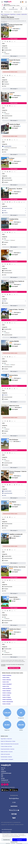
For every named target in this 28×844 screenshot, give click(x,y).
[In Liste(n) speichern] (8, 24)
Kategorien (3, 771)
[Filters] (2, 12)
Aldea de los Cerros (14, 405)
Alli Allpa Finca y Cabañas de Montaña (16, 282)
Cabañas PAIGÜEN (14, 341)
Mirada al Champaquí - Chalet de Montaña (17, 472)
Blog (2, 775)
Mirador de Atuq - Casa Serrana (17, 567)
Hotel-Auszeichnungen (6, 773)
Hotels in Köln (5, 682)
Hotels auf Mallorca (6, 688)
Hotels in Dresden (6, 703)
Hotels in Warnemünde (7, 701)
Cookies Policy (8, 843)
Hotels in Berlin (5, 677)
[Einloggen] (26, 2)
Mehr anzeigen (13, 56)
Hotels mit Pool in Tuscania (7, 751)
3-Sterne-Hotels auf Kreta (6, 746)
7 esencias (12, 92)
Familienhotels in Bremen (6, 756)
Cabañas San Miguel (14, 124)
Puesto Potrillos (13, 597)
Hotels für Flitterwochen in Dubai (8, 741)
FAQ (2, 776)
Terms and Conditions (19, 843)
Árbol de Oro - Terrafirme (15, 188)
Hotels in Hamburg (6, 675)
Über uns (3, 768)
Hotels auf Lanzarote (5, 754)
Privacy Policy (13, 843)
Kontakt (3, 778)
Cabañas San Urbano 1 (15, 629)
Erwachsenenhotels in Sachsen (7, 749)
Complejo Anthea (13, 219)
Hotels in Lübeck (6, 695)
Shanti (11, 251)
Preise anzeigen (14, 38)
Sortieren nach (17, 11)
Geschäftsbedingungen (7, 829)
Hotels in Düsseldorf (7, 684)
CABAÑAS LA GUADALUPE (15, 534)
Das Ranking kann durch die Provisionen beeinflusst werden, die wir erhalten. (13, 21)
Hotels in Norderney (7, 699)
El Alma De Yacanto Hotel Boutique (15, 25)
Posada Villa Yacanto (14, 60)
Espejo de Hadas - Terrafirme (16, 309)
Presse (2, 769)
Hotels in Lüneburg (6, 692)
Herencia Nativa (13, 375)
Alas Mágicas (12, 501)
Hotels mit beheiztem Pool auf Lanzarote (9, 743)
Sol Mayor (11, 158)
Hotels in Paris (5, 686)
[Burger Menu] (2, 2)
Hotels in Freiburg (6, 697)
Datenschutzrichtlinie (6, 832)
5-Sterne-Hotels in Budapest (7, 759)
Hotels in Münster (6, 690)
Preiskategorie (7, 11)
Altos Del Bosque (13, 439)
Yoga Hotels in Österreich (6, 738)
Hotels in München (6, 679)
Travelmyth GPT (4, 780)
